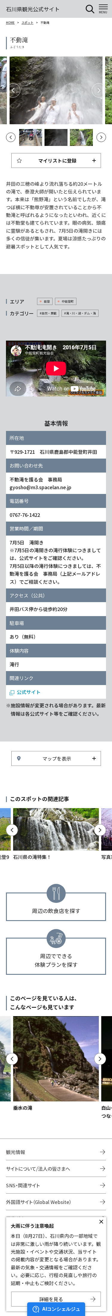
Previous (13, 90)
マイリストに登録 (57, 160)
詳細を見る (51, 1299)
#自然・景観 (48, 313)
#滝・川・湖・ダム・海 (80, 313)
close (101, 1222)
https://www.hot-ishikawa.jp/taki (56, 834)
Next (99, 90)
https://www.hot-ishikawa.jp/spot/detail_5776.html (56, 1064)
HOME (10, 22)
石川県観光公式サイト (33, 9)
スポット (27, 22)
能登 (47, 301)
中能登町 (68, 301)
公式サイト (29, 691)
